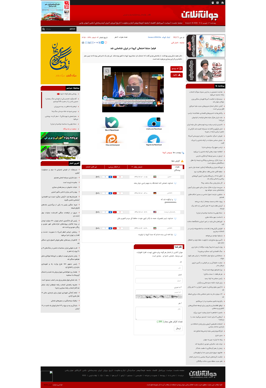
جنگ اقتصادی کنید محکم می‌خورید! (210, 251)
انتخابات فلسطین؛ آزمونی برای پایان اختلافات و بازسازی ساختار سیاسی (207, 325)
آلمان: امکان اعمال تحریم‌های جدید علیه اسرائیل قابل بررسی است (206, 107)
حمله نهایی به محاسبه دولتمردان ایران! (209, 213)
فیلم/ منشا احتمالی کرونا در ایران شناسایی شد (133, 48)
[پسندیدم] (106, 43)
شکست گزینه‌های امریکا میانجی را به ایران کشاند (205, 357)
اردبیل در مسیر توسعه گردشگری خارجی (209, 156)
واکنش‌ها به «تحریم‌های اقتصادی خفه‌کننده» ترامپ (205, 113)
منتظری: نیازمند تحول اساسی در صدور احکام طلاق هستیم (206, 196)
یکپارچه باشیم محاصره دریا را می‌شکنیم (209, 301)
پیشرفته (48, 29)
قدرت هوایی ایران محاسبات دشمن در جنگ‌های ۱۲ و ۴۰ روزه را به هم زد (60, 250)
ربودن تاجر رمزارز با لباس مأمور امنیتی (64, 192)
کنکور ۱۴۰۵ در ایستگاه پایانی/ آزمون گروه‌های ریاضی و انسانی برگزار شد (208, 177)
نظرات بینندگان (177, 167)
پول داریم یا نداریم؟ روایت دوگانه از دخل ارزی (206, 247)
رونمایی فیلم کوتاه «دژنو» (68, 94)
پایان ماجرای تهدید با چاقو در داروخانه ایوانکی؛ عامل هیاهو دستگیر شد (60, 258)
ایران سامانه (48, 385)
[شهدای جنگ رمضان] (205, 46)
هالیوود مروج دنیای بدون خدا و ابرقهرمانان (208, 352)
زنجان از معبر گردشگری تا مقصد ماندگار (209, 348)
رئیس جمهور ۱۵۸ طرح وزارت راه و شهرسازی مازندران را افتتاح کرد (60, 266)
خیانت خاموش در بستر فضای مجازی (64, 187)
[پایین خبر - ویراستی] (154, 125)
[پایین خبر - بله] (112, 125)
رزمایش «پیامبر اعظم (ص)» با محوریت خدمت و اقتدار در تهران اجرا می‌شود (60, 234)
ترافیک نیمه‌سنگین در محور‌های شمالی (64, 301)
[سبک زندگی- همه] (60, 59)
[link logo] (231, 13)
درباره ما (181, 375)
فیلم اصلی (172, 83)
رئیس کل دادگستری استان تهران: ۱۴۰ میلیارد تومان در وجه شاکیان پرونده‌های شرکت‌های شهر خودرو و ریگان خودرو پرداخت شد (60, 224)
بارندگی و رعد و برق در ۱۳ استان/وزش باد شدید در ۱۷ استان (60, 307)
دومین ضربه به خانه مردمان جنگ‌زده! (64, 111)
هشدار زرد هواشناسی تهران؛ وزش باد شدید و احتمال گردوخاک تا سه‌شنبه (60, 274)
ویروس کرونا (167, 152)
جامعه (182, 42)
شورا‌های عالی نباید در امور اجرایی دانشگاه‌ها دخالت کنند (205, 223)
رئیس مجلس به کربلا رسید (213, 278)
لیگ (101, 375)
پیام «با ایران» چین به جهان (212, 339)
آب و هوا (115, 375)
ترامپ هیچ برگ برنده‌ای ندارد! (212, 147)
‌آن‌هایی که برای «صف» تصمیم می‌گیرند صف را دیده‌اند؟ (207, 318)
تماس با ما (171, 375)
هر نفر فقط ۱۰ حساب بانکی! (213, 274)
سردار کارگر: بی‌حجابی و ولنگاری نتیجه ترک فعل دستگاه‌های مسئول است (207, 161)
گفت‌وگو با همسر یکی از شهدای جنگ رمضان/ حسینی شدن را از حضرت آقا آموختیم (61, 100)
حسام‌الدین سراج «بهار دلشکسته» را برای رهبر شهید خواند (206, 257)
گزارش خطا (175, 161)
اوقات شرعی (93, 375)
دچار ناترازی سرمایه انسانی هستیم (65, 177)
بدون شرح (219, 335)
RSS (84, 375)
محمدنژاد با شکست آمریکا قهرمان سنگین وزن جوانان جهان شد (207, 100)
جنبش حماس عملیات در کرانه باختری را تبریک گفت (207, 141)
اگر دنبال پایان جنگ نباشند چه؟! (211, 183)
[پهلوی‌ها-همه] (60, 153)
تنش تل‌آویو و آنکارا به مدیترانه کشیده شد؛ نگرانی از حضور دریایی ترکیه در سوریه (206, 130)
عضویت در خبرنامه (151, 375)
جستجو (130, 375)
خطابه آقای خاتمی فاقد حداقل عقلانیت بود (208, 171)
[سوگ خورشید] (205, 70)
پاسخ (97, 176)
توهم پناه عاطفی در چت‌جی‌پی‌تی (65, 106)
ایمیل (180, 274)
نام (181, 262)
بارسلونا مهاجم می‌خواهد (214, 235)
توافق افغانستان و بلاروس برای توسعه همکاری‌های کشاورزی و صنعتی (206, 307)
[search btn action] (43, 29)
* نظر (180, 303)
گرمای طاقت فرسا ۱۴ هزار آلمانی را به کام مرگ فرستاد (207, 207)
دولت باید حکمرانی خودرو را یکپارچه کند (208, 344)
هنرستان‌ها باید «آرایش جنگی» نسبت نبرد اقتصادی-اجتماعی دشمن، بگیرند (60, 198)
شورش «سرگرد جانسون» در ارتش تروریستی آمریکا (205, 136)
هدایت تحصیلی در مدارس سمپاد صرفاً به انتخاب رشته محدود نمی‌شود (206, 93)
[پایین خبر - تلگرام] (154, 141)
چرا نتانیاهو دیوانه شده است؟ (212, 270)
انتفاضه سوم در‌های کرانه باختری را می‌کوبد (207, 151)
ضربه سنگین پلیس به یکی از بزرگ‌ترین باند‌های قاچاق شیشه (60, 206)
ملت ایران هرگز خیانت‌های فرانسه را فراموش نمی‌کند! (208, 119)
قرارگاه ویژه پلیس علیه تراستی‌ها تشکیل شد (207, 331)
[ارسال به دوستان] (86, 42)
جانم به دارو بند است (70, 182)
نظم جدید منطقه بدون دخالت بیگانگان (209, 361)
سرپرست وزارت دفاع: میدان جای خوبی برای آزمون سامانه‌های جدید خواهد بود (206, 189)
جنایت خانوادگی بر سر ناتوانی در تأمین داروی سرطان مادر (208, 264)
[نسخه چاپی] (83, 42)
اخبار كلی (174, 42)
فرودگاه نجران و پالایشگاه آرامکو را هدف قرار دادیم (205, 167)
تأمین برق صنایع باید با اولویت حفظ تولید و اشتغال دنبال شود (206, 241)
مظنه (107, 375)
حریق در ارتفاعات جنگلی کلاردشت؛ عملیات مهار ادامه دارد (60, 214)
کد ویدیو (175, 68)
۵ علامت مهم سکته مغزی (213, 217)
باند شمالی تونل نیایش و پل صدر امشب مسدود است (59, 280)
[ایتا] (112, 141)
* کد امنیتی (178, 287)
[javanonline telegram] (102, 42)
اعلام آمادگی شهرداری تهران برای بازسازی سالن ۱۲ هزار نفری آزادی (60, 294)
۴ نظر (116, 37)
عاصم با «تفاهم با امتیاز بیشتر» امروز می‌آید (207, 312)
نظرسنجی (138, 375)
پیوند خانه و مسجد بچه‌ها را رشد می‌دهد (208, 201)
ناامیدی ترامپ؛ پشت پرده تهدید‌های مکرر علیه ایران (204, 124)
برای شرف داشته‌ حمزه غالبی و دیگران (209, 283)
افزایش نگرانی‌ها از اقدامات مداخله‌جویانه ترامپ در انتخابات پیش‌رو (206, 230)
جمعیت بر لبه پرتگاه (70, 129)
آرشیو (123, 375)
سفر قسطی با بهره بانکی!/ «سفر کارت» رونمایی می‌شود (61, 117)
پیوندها (162, 375)
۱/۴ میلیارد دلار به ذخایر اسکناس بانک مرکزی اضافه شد (206, 295)
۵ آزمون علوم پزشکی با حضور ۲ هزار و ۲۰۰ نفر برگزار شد (206, 288)
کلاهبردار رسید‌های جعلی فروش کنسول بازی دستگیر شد (60, 242)
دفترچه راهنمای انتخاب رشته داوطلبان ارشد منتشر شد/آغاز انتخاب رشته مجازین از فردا (60, 286)
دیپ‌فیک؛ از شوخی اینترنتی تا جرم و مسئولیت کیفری (60, 171)
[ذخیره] (89, 42)
